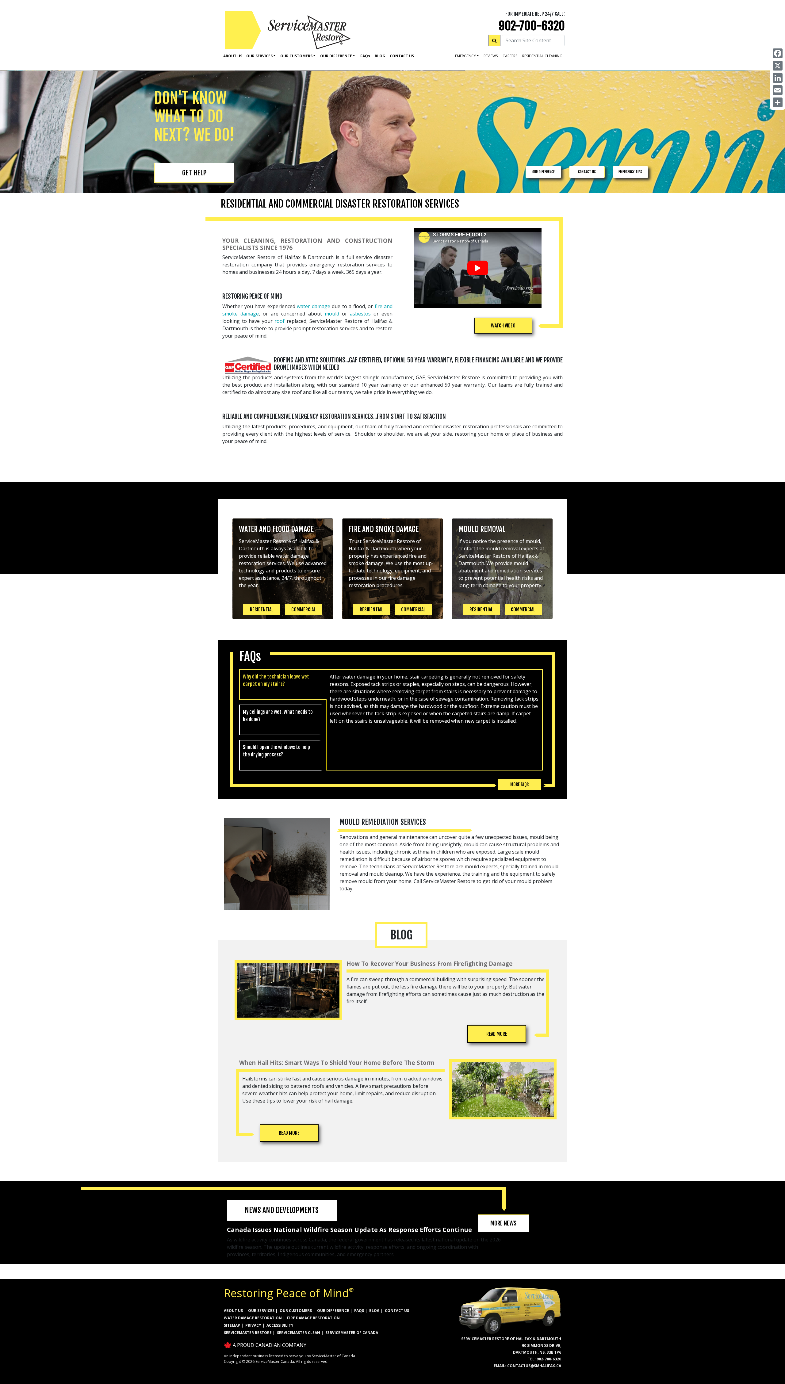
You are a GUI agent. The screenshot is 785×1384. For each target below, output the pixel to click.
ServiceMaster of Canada (351, 1332)
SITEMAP (232, 1325)
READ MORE (496, 1034)
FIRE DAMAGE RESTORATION (313, 1318)
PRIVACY (253, 1325)
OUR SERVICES (261, 1310)
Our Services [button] (259, 56)
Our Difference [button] (336, 56)
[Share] (778, 102)
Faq (365, 56)
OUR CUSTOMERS (296, 1310)
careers (510, 56)
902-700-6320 (532, 26)
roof (279, 321)
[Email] (778, 90)
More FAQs (519, 784)
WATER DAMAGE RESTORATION (253, 1318)
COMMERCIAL (303, 609)
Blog (380, 56)
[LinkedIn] (778, 78)
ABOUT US (233, 1310)
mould (332, 313)
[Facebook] (778, 53)
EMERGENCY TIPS (630, 172)
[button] (503, 325)
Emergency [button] (465, 56)
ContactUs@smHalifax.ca (534, 1365)
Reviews (491, 56)
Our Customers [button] (296, 56)
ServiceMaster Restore (248, 1332)
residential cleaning (542, 56)
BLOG (374, 1310)
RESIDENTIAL (262, 609)
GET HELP (194, 173)
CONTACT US (587, 172)
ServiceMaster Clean (298, 1332)
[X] (778, 65)
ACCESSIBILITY (279, 1325)
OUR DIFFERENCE (543, 172)
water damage (313, 306)
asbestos (360, 313)
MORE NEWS (503, 1223)
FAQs (359, 1310)
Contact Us (402, 56)
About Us (232, 56)
